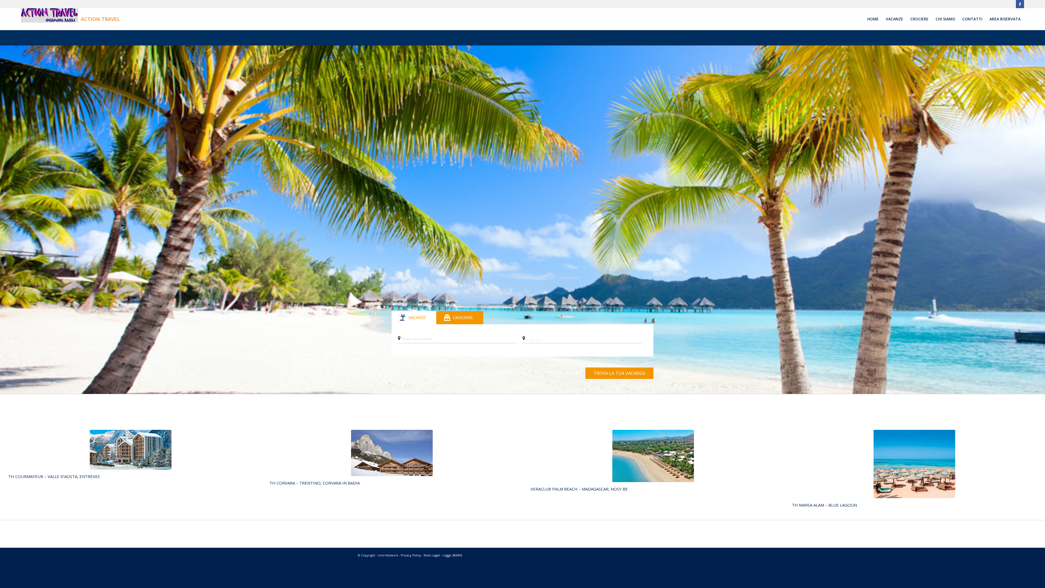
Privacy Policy (411, 555)
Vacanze (417, 318)
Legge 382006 (452, 555)
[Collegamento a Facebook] (1020, 4)
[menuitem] (873, 19)
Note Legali (432, 555)
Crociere (463, 318)
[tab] (414, 317)
